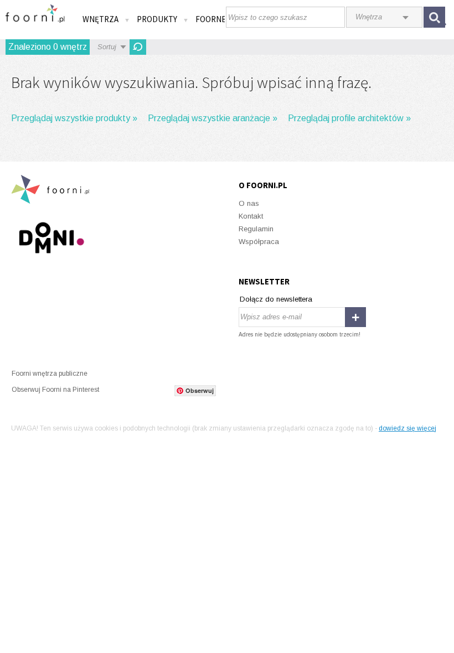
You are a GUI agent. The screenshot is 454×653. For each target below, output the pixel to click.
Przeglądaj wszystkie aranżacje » (212, 118)
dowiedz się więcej (407, 428)
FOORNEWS (216, 19)
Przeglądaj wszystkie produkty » (74, 118)
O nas (249, 203)
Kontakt (251, 216)
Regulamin (256, 229)
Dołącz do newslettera (276, 299)
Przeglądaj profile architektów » (349, 118)
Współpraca (259, 241)
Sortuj (106, 47)
